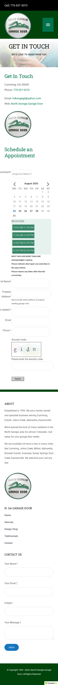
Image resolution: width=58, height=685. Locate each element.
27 (31, 211)
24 (14, 211)
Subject (8, 603)
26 (25, 211)
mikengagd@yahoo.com (26, 98)
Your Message (12, 622)
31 (14, 215)
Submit (18, 379)
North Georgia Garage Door (27, 103)
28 (37, 211)
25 (20, 211)
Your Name (11, 563)
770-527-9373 (19, 5)
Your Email (10, 583)
